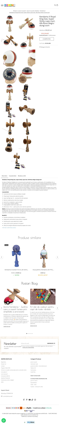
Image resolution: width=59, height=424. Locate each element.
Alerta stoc (47, 39)
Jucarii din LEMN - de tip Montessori (39, 366)
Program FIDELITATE (5, 368)
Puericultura (33, 370)
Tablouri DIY (33, 368)
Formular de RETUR (5, 376)
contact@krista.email (7, 396)
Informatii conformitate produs (9, 227)
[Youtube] (29, 399)
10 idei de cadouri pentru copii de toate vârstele (42, 308)
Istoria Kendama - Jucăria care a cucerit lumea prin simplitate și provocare (15, 309)
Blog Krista (3, 362)
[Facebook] (24, 399)
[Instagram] (35, 399)
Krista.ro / (15, 11)
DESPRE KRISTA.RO (6, 359)
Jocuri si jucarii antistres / (33, 11)
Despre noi (3, 364)
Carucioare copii (34, 364)
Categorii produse (36, 359)
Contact (3, 366)
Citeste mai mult (7, 326)
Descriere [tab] (4, 176)
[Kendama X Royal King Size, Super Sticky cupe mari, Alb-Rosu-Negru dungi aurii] (9, 23)
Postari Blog (29, 283)
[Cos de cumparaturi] (57, 5)
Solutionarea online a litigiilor (7, 380)
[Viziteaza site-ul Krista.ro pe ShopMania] (31, 422)
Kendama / (43, 11)
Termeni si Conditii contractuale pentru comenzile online (13, 370)
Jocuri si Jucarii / (22, 11)
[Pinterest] (26, 399)
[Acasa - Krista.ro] (9, 5)
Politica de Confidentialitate (28, 347)
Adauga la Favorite (45, 47)
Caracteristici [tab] (12, 176)
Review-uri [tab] (22, 176)
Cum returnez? (4, 374)
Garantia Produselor (5, 378)
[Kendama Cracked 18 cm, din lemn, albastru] (16, 256)
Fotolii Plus (33, 372)
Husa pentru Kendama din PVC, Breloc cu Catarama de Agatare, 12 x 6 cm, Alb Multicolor (43, 270)
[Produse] (2, 6)
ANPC (2, 382)
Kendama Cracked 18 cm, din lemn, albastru (16, 270)
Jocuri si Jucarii (34, 362)
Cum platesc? (4, 372)
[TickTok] (32, 399)
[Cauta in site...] (55, 5)
